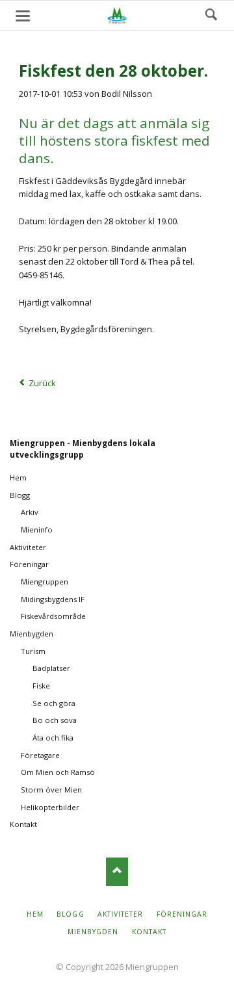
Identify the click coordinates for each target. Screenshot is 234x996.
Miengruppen (44, 581)
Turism (33, 651)
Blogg (20, 495)
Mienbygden (31, 633)
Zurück (42, 383)
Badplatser (51, 668)
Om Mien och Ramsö (58, 772)
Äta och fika (52, 737)
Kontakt (23, 824)
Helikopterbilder (50, 807)
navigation (22, 16)
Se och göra (53, 703)
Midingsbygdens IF (52, 599)
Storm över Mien (51, 789)
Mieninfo (37, 529)
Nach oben (117, 871)
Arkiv (29, 512)
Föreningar (29, 564)
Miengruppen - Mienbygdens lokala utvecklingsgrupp (82, 449)
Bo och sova (54, 720)
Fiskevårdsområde (53, 616)
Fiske (41, 685)
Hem (18, 477)
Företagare (40, 755)
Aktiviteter (28, 547)
